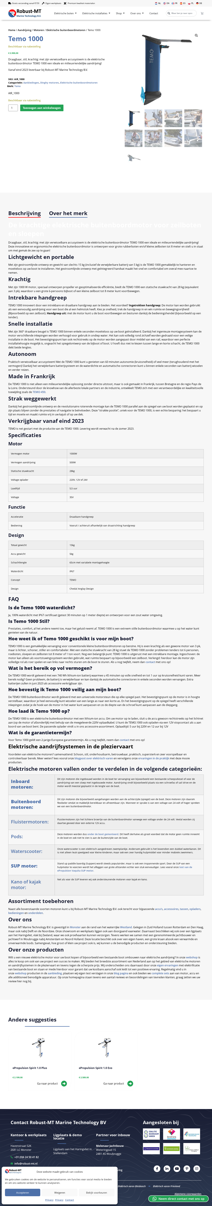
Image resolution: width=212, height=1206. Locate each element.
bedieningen (16, 913)
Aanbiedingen (31, 82)
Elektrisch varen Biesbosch (132, 1186)
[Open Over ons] (143, 13)
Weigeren (59, 1192)
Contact (69, 1200)
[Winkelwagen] (202, 13)
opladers (195, 909)
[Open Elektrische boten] (76, 13)
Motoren (39, 30)
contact (150, 662)
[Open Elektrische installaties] (109, 13)
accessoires (171, 909)
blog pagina (121, 973)
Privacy (49, 1200)
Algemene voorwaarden (188, 1193)
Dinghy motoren (49, 82)
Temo (17, 86)
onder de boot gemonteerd (102, 834)
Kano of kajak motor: (26, 884)
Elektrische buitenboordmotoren (65, 30)
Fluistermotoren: (30, 821)
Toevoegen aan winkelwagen (42, 108)
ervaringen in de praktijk (153, 758)
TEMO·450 (39, 392)
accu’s (159, 909)
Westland (126, 927)
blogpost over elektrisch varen (94, 758)
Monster (75, 927)
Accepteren (22, 1192)
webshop (192, 957)
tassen (184, 909)
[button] (196, 35)
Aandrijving (24, 30)
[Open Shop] (124, 13)
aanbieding (55, 973)
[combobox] (181, 13)
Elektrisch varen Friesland (166, 1186)
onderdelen (35, 913)
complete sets (160, 973)
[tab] (24, 213)
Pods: (17, 836)
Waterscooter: (26, 851)
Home (11, 30)
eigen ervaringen (167, 965)
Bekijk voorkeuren (96, 1192)
